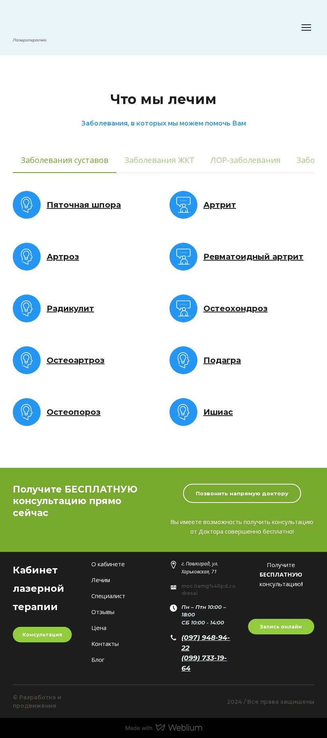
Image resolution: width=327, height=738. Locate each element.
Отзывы (102, 612)
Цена (98, 628)
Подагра (222, 360)
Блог (97, 659)
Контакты (105, 644)
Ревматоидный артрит (253, 256)
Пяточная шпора (84, 205)
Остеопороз (73, 412)
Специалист (108, 596)
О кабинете (108, 564)
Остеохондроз (235, 308)
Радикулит (70, 308)
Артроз (63, 256)
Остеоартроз (75, 360)
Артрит (219, 205)
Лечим (100, 580)
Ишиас (218, 412)
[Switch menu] (306, 27)
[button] (64, 160)
